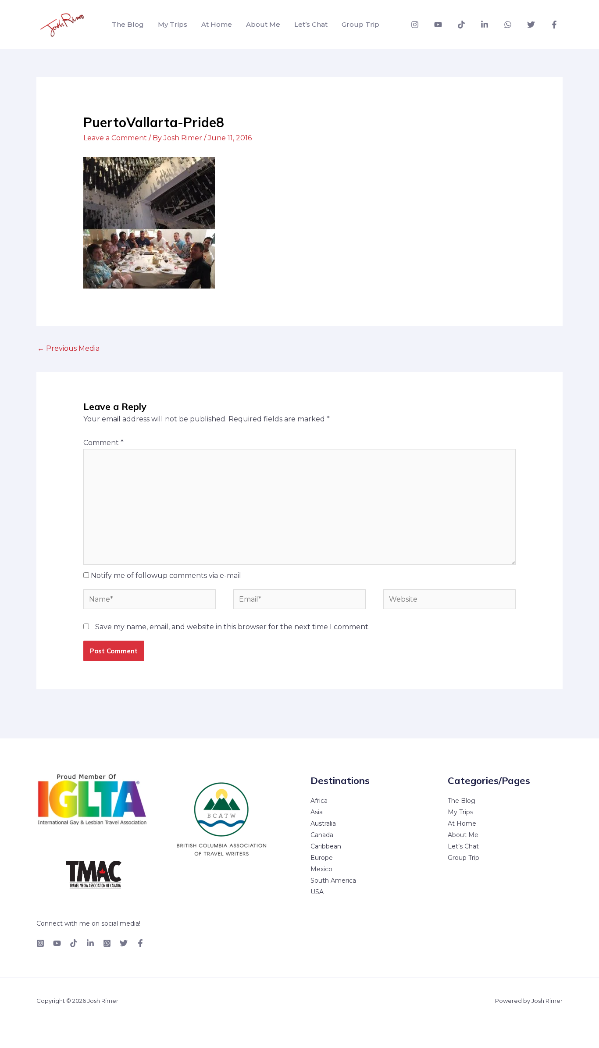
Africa (319, 801)
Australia (323, 823)
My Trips (172, 24)
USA (317, 892)
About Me (263, 24)
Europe (321, 858)
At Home (216, 24)
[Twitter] (531, 24)
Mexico (321, 869)
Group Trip (360, 24)
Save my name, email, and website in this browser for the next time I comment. (232, 627)
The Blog (128, 24)
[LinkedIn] (90, 943)
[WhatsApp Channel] (507, 24)
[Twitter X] (124, 943)
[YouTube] (438, 24)
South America (333, 880)
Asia (316, 812)
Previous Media (68, 348)
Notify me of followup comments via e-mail (166, 575)
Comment (103, 442)
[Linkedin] (484, 24)
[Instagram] (414, 24)
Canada (321, 835)
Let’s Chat (311, 24)
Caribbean (325, 846)
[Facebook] (554, 24)
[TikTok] (461, 24)
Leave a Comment (115, 138)
